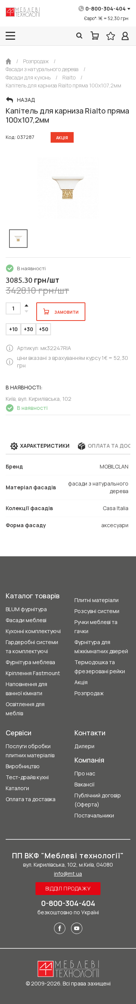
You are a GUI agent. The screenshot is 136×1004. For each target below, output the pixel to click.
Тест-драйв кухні (27, 777)
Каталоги (17, 788)
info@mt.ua (68, 873)
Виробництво (23, 766)
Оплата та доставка (31, 799)
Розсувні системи (96, 611)
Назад (26, 100)
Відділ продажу (68, 888)
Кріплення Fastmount (33, 673)
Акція (81, 682)
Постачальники (94, 815)
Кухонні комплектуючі (33, 631)
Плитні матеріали (96, 600)
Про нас (84, 773)
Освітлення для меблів (25, 708)
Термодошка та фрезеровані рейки (99, 666)
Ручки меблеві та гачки (95, 626)
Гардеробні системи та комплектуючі (32, 646)
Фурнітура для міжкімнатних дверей (101, 646)
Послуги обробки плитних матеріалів (30, 750)
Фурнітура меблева (30, 662)
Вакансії (84, 784)
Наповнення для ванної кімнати (26, 688)
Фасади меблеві (26, 620)
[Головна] (8, 61)
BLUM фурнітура (26, 609)
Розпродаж (89, 693)
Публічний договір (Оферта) (97, 800)
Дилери (84, 746)
